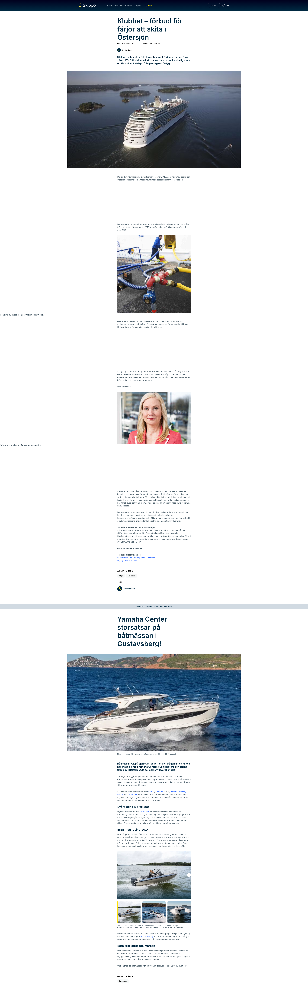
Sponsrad (123, 981)
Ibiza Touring (147, 936)
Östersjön (131, 576)
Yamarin (159, 791)
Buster (151, 791)
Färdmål (118, 5)
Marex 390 (145, 811)
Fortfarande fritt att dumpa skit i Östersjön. (136, 557)
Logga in (214, 5)
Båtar (109, 5)
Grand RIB (132, 794)
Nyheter (148, 5)
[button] (189, 875)
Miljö (121, 576)
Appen (139, 5)
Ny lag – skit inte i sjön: (127, 560)
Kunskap (129, 5)
